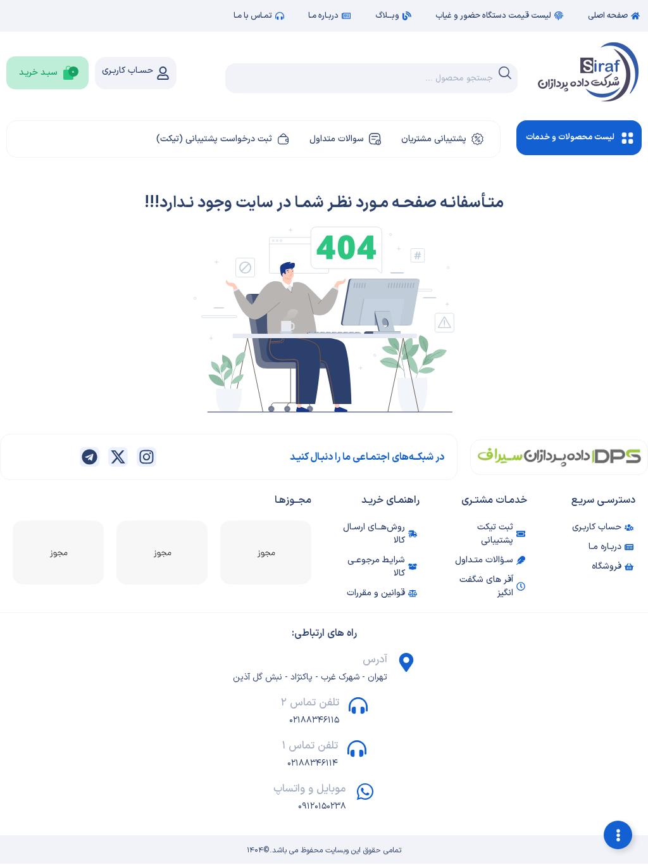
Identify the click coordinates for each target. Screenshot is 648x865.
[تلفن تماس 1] (356, 748)
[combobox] (371, 78)
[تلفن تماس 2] (358, 705)
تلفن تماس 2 (310, 703)
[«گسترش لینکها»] (618, 835)
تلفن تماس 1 (310, 746)
